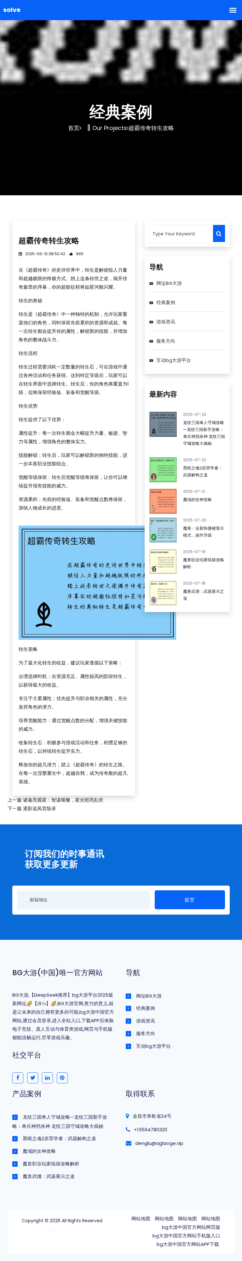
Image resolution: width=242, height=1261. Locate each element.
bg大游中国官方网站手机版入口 (186, 1235)
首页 (73, 128)
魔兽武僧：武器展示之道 (49, 1176)
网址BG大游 (169, 283)
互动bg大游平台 (173, 360)
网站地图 (140, 1218)
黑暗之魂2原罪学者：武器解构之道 (59, 1138)
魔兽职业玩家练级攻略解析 (51, 1163)
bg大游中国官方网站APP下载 (188, 1244)
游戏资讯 (165, 321)
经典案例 (165, 302)
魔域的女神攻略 (197, 500)
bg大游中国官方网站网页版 (191, 1227)
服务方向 (165, 341)
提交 (190, 899)
